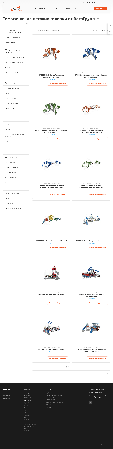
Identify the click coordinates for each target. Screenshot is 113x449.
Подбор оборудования (53, 393)
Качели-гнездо (10, 198)
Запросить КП (100, 8)
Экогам (26, 407)
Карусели (8, 183)
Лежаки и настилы (11, 103)
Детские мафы (10, 162)
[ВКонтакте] (90, 402)
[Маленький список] (93, 30)
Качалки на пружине (12, 188)
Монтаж (48, 407)
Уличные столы (10, 119)
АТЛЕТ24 (27, 412)
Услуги (48, 389)
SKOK (26, 410)
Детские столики (11, 172)
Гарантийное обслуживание (54, 402)
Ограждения (9, 108)
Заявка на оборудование (57, 83)
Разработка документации (54, 395)
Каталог (27, 389)
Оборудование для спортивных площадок (13, 31)
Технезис (27, 415)
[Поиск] (91, 8)
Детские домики (10, 147)
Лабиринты (9, 203)
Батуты (7, 129)
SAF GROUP (27, 398)
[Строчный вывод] (105, 30)
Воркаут (8, 67)
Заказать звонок (105, 2)
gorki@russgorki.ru (97, 393)
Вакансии (6, 395)
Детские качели (10, 152)
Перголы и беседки (11, 114)
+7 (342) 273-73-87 (91, 2)
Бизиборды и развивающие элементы (14, 135)
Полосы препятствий (12, 78)
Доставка (48, 404)
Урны (7, 124)
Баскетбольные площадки (14, 62)
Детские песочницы (12, 167)
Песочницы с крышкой (13, 208)
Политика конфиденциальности (100, 444)
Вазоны (7, 93)
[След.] (106, 373)
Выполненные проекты (11, 393)
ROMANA (27, 395)
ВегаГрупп (27, 400)
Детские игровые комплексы (15, 57)
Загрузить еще (73, 367)
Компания (6, 389)
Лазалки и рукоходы (12, 72)
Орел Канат (27, 403)
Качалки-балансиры (12, 193)
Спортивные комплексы (13, 37)
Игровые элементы (11, 177)
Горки (7, 141)
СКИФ (26, 405)
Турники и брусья (11, 83)
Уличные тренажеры (12, 88)
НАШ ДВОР (27, 393)
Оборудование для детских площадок (14, 51)
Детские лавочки (11, 157)
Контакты (6, 398)
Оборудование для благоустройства (11, 44)
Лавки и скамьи (10, 98)
